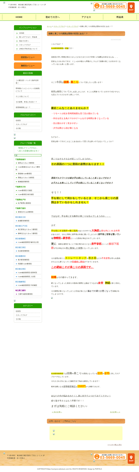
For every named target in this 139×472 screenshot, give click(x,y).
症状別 (18, 120)
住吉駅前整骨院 (23, 251)
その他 (18, 128)
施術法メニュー (28, 66)
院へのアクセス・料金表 (28, 37)
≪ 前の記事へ (57, 412)
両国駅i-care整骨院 (25, 264)
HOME (19, 17)
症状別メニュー (28, 57)
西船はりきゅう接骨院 (26, 177)
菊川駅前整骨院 (23, 260)
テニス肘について (22, 96)
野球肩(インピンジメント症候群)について (28, 89)
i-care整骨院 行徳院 (25, 190)
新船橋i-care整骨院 (25, 173)
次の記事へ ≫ (115, 412)
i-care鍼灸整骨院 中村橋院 (27, 285)
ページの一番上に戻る (115, 444)
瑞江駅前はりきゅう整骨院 (27, 229)
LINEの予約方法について (28, 49)
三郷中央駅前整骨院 (25, 294)
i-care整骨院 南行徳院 (26, 194)
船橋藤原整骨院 (23, 181)
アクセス (86, 17)
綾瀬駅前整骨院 (23, 221)
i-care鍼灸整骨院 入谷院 (26, 276)
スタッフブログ (25, 45)
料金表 (120, 17)
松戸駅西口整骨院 (24, 203)
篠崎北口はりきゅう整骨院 (27, 233)
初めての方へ (53, 17)
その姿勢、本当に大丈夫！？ (26, 102)
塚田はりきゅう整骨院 (26, 163)
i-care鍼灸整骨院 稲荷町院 (27, 272)
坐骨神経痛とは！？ (23, 107)
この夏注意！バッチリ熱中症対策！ (27, 81)
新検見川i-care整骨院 (25, 212)
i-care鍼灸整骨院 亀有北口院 (28, 242)
